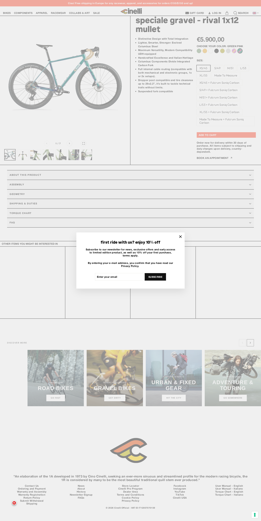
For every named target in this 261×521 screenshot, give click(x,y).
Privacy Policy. (130, 266)
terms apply (130, 255)
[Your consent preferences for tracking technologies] (254, 514)
